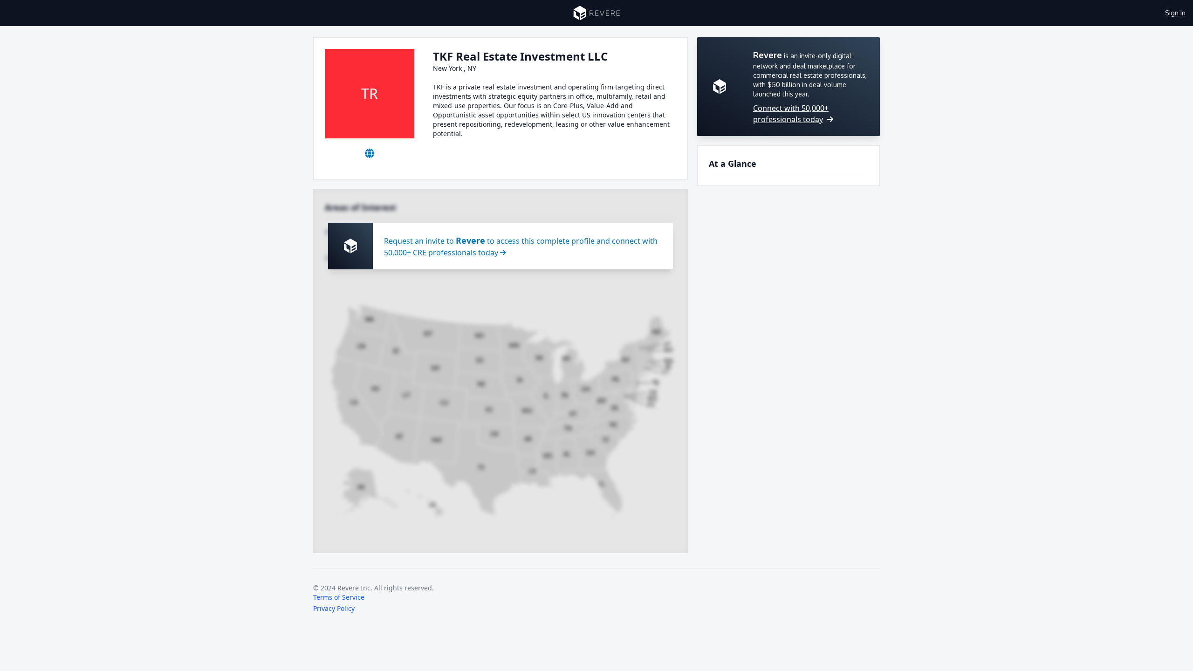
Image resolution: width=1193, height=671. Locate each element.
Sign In (1175, 13)
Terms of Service (338, 597)
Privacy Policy (334, 608)
